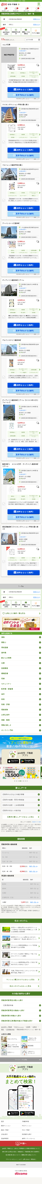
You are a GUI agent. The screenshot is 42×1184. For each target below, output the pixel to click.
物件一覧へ (32, 866)
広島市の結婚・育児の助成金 (13, 800)
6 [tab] (23, 781)
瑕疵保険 (4, 710)
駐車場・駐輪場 (7, 689)
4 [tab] (20, 781)
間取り (3, 642)
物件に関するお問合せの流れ (9, 1151)
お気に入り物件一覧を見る (15, 613)
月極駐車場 (25, 1121)
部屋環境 (4, 668)
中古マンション (27, 1125)
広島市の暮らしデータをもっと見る (20, 817)
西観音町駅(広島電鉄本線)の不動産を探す (17, 1021)
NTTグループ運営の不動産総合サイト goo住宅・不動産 (13, 0)
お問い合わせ (26, 1159)
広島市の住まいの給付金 (12, 810)
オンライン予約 (7, 730)
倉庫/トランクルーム (28, 1138)
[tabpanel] (21, 773)
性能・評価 (5, 704)
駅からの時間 (6, 658)
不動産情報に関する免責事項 (32, 1151)
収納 (3, 678)
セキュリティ (6, 684)
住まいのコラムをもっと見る (20, 986)
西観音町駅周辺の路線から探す (13, 1010)
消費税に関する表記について (28, 1155)
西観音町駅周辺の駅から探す (12, 1000)
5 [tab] (21, 781)
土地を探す (4, 1134)
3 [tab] (18, 781)
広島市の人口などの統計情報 (13, 794)
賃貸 (2, 1121)
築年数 (3, 653)
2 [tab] (16, 781)
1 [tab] (14, 781)
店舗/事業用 (4, 1138)
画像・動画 (5, 720)
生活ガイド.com (36, 822)
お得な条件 (5, 715)
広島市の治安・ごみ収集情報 (13, 805)
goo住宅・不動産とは (7, 1148)
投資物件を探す (27, 1134)
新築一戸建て (5, 1130)
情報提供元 (20, 1151)
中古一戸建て (26, 1130)
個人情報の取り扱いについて (13, 1155)
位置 (3, 663)
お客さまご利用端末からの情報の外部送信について (26, 1148)
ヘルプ (19, 1159)
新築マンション (6, 1125)
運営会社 (33, 1159)
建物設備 (4, 673)
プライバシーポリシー (11, 1159)
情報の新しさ (6, 725)
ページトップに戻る (21, 1059)
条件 (3, 694)
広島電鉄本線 (8, 1005)
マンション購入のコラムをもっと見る (20, 979)
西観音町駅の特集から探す (11, 1016)
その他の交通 (22, 50)
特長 (3, 699)
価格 (3, 637)
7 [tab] (25, 781)
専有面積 (4, 647)
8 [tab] (27, 781)
